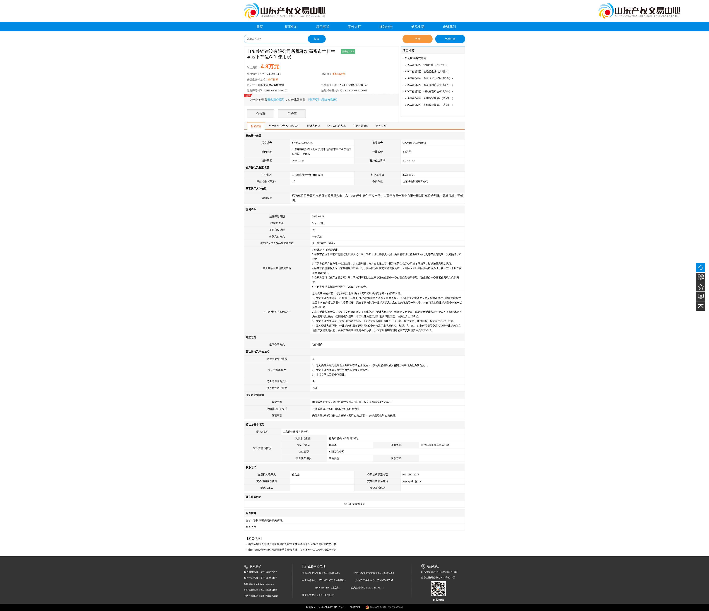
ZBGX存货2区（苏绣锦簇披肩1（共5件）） (430, 104)
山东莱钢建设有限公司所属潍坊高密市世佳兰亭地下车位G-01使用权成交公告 (292, 544)
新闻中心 (291, 27)
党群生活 (417, 27)
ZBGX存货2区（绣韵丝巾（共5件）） (426, 65)
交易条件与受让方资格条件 (284, 125)
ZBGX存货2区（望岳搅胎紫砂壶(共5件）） (429, 84)
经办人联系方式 (337, 125)
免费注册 (450, 38)
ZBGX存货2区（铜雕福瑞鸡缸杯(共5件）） (429, 91)
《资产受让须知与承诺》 (322, 99)
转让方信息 (313, 125)
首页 (259, 27)
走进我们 (449, 27)
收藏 (262, 113)
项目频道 (323, 27)
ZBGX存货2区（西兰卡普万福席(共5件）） (429, 78)
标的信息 (256, 126)
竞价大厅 (354, 27)
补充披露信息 (361, 125)
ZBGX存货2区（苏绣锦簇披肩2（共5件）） (430, 98)
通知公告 (386, 27)
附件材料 (381, 125)
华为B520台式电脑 (415, 58)
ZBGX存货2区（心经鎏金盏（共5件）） (428, 71)
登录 (417, 38)
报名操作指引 (276, 99)
